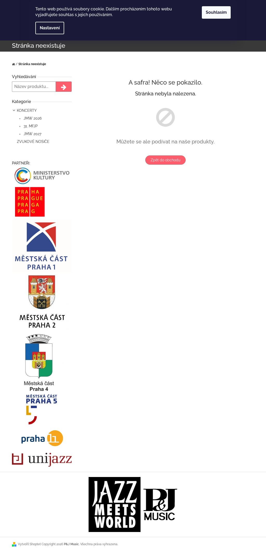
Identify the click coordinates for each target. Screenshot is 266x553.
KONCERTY (27, 110)
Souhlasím (216, 12)
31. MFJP (30, 126)
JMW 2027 (32, 134)
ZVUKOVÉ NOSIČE (33, 142)
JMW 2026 (32, 118)
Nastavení (50, 27)
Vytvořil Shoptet (29, 544)
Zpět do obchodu (165, 160)
